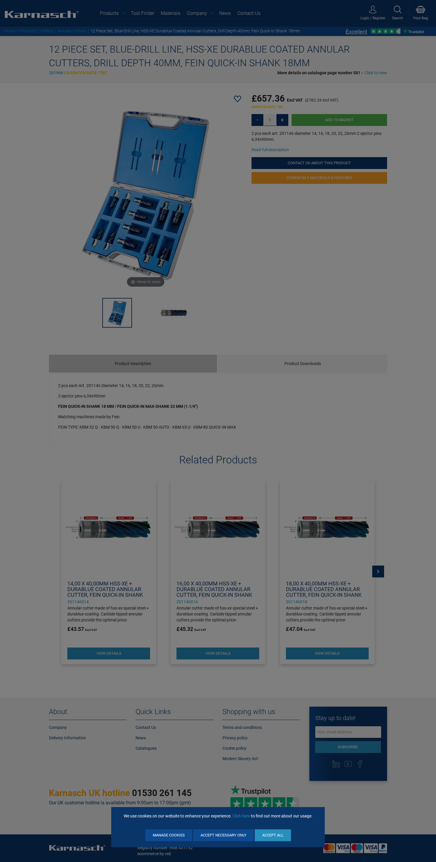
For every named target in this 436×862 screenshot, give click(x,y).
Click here (241, 816)
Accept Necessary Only (223, 835)
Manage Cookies (169, 835)
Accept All (273, 835)
